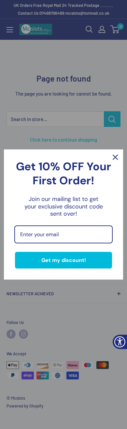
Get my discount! (63, 260)
